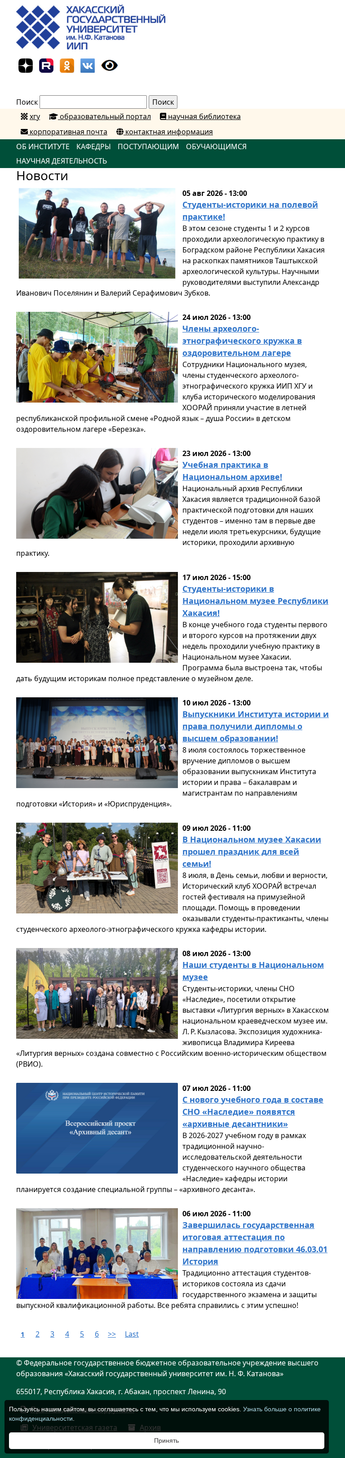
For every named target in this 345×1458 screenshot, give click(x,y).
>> (112, 1334)
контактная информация (168, 132)
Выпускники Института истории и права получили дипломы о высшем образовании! (255, 726)
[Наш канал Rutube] (46, 65)
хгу (35, 116)
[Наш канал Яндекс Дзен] (25, 65)
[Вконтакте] (87, 65)
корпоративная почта (67, 132)
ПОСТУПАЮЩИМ (148, 146)
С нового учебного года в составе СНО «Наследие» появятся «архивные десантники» (252, 1111)
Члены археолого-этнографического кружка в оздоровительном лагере (242, 340)
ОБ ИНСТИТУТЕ (43, 146)
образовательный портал (104, 116)
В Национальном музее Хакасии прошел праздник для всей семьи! (251, 851)
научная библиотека (203, 116)
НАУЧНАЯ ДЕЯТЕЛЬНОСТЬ (61, 161)
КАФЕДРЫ (93, 146)
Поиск (27, 102)
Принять (166, 1440)
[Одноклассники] (67, 65)
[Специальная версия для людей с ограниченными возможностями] (109, 65)
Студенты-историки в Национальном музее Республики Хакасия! (255, 600)
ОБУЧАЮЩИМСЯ (216, 146)
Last (132, 1334)
